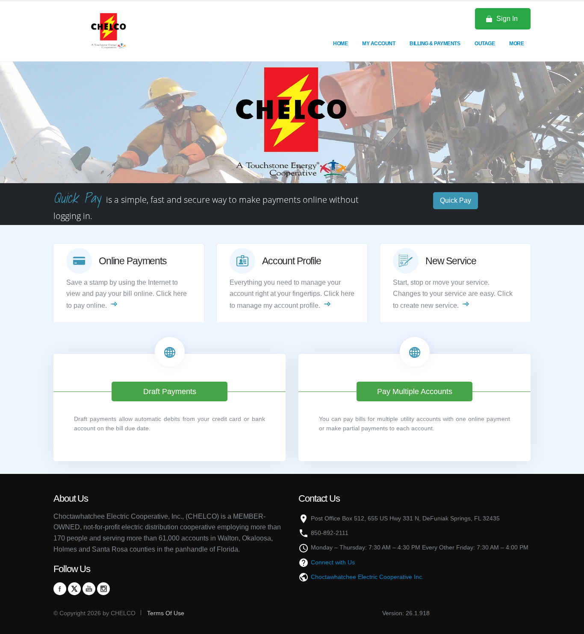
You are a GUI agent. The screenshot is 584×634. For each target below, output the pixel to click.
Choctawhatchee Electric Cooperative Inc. (367, 576)
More (516, 44)
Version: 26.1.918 (406, 613)
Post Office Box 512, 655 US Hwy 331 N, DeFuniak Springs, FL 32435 (405, 518)
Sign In (507, 18)
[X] (74, 588)
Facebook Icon (59, 588)
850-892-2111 (329, 532)
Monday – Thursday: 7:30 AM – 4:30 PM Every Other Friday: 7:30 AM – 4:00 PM (419, 547)
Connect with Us (333, 562)
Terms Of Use (164, 613)
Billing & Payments (435, 44)
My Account (378, 44)
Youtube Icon (89, 588)
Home (340, 44)
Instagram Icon (103, 588)
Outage (485, 44)
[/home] (108, 30)
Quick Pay (455, 200)
